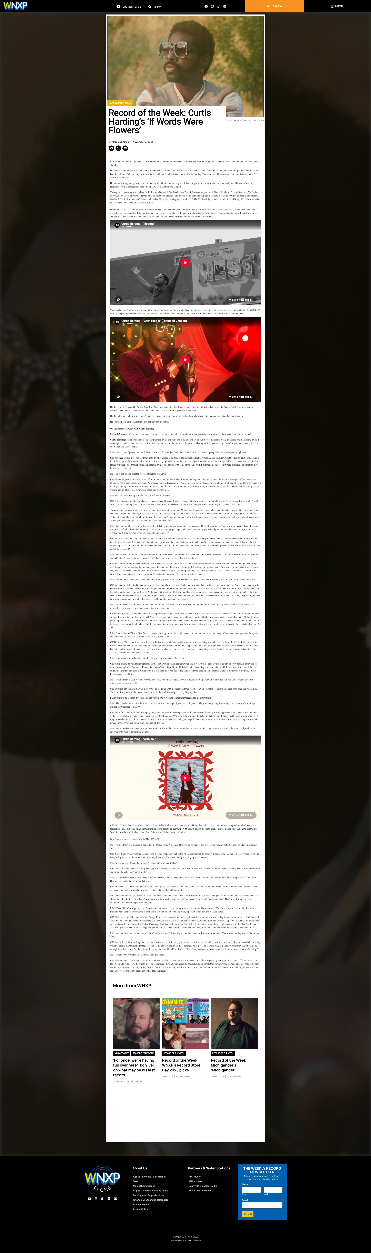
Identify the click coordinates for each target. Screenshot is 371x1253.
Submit (247, 1214)
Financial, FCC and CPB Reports (150, 1199)
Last (266, 1194)
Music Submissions (144, 1186)
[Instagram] (212, 6)
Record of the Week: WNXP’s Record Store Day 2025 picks (181, 1065)
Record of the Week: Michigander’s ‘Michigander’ (229, 1065)
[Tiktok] (219, 6)
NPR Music (195, 1176)
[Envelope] (225, 6)
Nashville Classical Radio (203, 1186)
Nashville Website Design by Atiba (185, 1240)
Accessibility (140, 1209)
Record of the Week (120, 102)
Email (245, 1200)
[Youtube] (206, 6)
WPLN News (195, 1181)
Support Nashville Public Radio (150, 1190)
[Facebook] (109, 1199)
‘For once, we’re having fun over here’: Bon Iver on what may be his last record (134, 1068)
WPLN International (200, 1190)
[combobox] (166, 6)
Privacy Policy (141, 1204)
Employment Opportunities (148, 1195)
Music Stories (121, 1053)
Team (136, 1181)
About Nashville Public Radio (149, 1176)
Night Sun (164, 199)
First (244, 1194)
